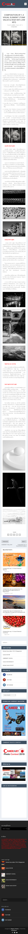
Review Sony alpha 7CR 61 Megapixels (12, 651)
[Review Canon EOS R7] (3, 886)
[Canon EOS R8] (3, 869)
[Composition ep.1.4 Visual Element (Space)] (14, 559)
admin (13, 25)
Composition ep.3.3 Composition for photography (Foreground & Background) (14, 611)
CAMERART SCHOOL (8, 658)
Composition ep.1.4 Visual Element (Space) (12, 569)
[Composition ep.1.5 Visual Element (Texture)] (14, 622)
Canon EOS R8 (6, 654)
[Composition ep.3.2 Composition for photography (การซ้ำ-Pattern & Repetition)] (14, 580)
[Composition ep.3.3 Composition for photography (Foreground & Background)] (14, 602)
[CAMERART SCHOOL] (3, 875)
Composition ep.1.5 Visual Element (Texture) (12, 632)
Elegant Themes (15, 928)
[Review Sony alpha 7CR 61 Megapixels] (3, 863)
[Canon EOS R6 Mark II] (3, 881)
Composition (14, 26)
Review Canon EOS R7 (8, 665)
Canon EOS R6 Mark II (8, 661)
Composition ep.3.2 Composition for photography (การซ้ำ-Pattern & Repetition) (12, 590)
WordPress (14, 930)
